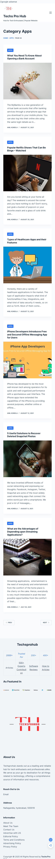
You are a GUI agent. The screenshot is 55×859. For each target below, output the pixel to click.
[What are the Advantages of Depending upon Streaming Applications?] (27, 557)
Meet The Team (10, 826)
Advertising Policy (12, 843)
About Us (7, 822)
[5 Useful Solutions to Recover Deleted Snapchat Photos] (27, 458)
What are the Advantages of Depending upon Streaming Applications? (22, 531)
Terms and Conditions (14, 839)
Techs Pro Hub (14, 16)
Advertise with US (12, 833)
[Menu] (50, 12)
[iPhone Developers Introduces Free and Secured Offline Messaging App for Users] (27, 360)
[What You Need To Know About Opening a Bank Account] (27, 81)
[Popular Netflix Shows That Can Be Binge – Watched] (27, 173)
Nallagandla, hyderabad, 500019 (19, 808)
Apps (11, 38)
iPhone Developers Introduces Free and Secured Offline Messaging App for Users (27, 334)
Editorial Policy (10, 836)
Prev (10, 622)
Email (6, 794)
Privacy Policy (10, 846)
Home (5, 38)
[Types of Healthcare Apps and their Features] (27, 265)
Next (45, 622)
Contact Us (8, 829)
